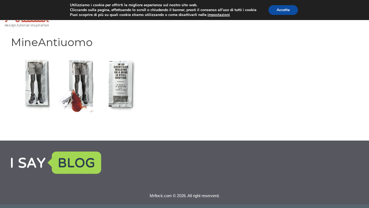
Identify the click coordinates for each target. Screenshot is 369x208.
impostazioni (218, 14)
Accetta (283, 9)
